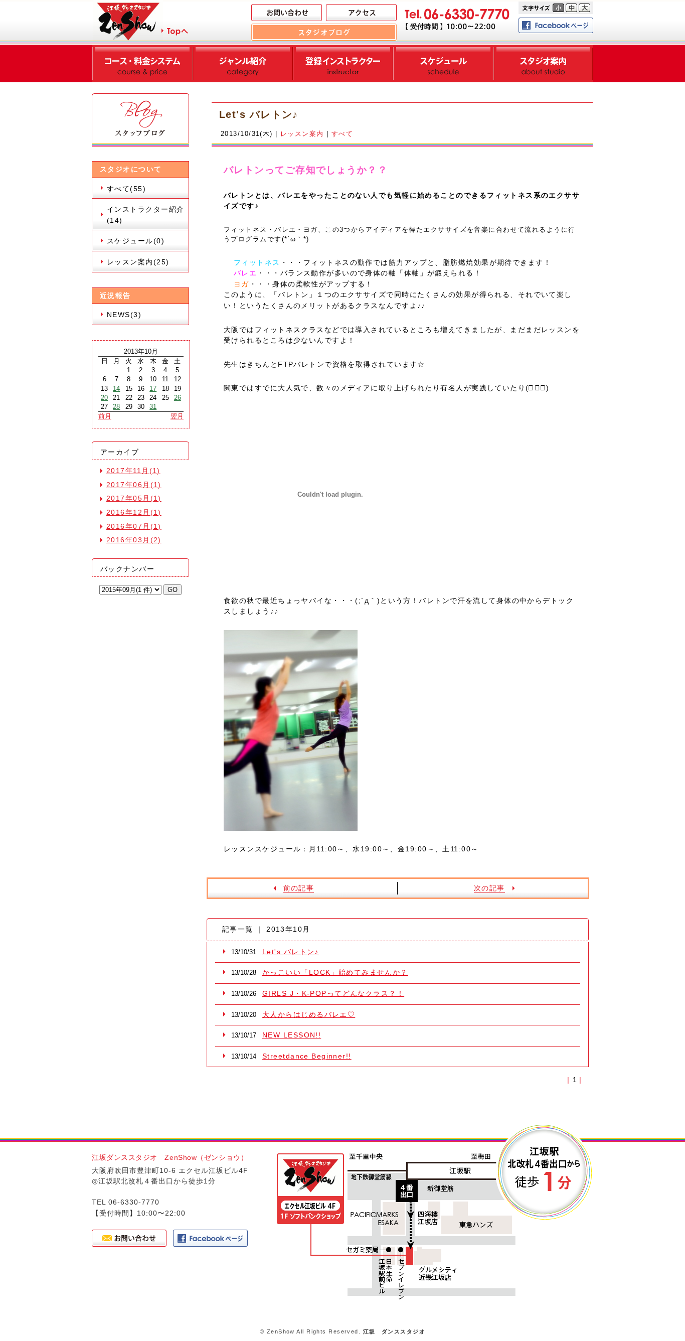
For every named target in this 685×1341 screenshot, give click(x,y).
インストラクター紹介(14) (145, 214)
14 (116, 388)
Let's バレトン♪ (290, 952)
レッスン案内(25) (138, 262)
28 (116, 406)
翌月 (177, 416)
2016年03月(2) (133, 540)
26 (177, 397)
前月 (104, 416)
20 (104, 397)
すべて (342, 133)
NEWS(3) (124, 315)
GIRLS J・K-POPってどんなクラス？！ (333, 993)
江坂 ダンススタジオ (394, 1331)
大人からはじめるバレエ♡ (308, 1014)
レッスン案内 (302, 133)
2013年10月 (141, 351)
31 (152, 406)
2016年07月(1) (133, 526)
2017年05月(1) (133, 498)
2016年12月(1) (133, 512)
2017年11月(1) (133, 471)
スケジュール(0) (135, 241)
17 (152, 388)
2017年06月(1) (133, 485)
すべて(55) (126, 189)
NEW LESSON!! (291, 1035)
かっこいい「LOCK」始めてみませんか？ (335, 972)
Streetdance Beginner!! (307, 1056)
